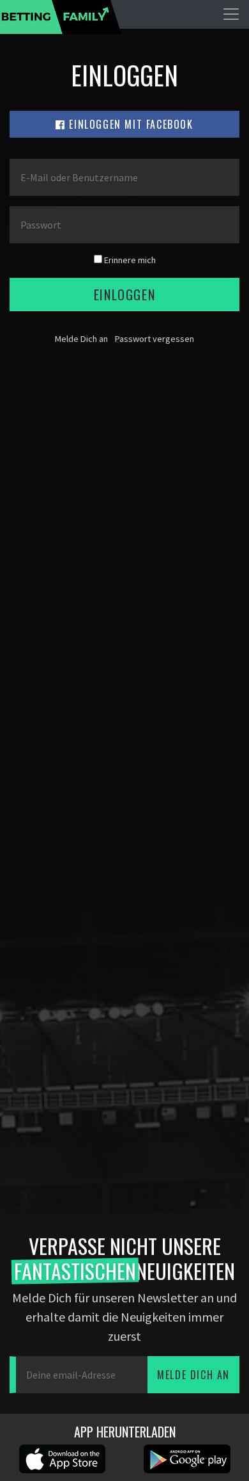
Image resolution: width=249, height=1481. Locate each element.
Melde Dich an (81, 338)
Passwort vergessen (154, 338)
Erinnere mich (129, 260)
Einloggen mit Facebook (129, 124)
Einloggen (124, 294)
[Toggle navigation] (231, 14)
